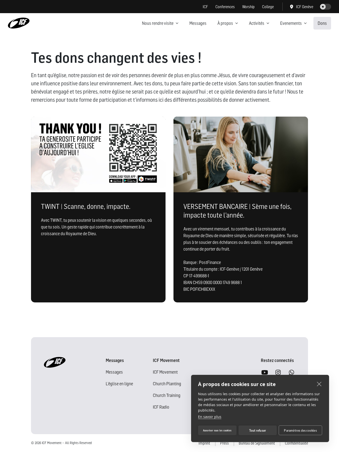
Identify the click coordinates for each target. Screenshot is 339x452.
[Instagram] (278, 372)
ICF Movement (165, 372)
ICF (205, 6)
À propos (225, 23)
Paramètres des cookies (300, 430)
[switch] (325, 7)
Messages (197, 23)
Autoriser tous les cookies (217, 430)
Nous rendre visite (157, 23)
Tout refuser (257, 430)
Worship (248, 6)
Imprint (204, 443)
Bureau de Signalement (257, 443)
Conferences (225, 6)
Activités (256, 23)
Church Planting (167, 383)
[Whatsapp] (291, 372)
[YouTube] (264, 372)
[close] (319, 384)
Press (224, 443)
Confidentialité (296, 443)
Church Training (166, 395)
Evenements (291, 23)
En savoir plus (209, 416)
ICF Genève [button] (304, 6)
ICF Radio (161, 407)
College (268, 6)
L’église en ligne (119, 383)
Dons (322, 23)
